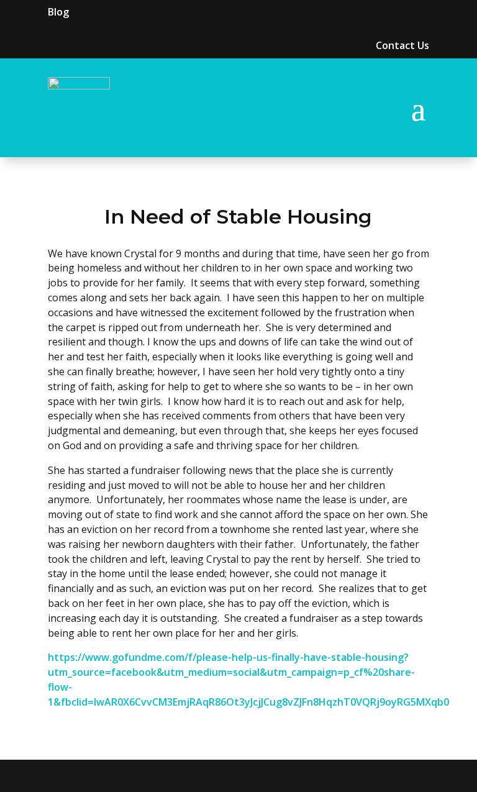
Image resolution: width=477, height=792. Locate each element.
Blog (58, 12)
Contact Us (402, 45)
